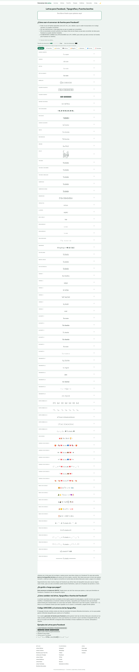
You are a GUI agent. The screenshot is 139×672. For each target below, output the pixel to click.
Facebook (61, 654)
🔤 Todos (41, 48)
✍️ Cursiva (57, 48)
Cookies (83, 652)
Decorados (89, 3)
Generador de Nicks (63, 663)
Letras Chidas (39, 657)
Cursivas (56, 3)
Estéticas (82, 3)
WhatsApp (61, 650)
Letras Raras (39, 661)
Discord (61, 661)
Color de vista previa (69, 43)
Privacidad (84, 650)
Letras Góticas (39, 648)
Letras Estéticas (40, 659)
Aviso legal (84, 648)
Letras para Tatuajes (41, 654)
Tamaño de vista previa (50, 43)
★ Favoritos (49, 48)
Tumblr (60, 659)
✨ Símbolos (81, 48)
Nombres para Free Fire (41, 652)
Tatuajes (75, 3)
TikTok (60, 657)
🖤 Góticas (65, 48)
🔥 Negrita (73, 48)
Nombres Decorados (41, 666)
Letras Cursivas (40, 650)
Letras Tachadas (40, 663)
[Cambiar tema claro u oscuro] (100, 3)
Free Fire (68, 3)
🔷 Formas (89, 48)
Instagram (96, 3)
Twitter (60, 652)
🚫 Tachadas (98, 48)
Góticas (62, 3)
